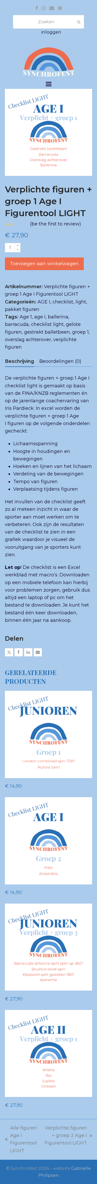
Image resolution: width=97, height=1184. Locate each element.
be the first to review (55, 224)
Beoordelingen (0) (60, 361)
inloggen (51, 32)
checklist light (47, 324)
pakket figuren (22, 309)
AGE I (44, 302)
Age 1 (26, 317)
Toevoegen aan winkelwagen (44, 263)
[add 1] (17, 245)
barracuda (17, 324)
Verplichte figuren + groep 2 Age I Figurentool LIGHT (65, 1136)
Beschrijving (19, 361)
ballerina (58, 317)
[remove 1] (17, 250)
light (81, 302)
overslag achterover (28, 339)
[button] (48, 84)
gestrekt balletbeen (47, 332)
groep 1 (80, 332)
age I (40, 317)
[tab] (19, 361)
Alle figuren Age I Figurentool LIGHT (21, 1139)
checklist (63, 302)
